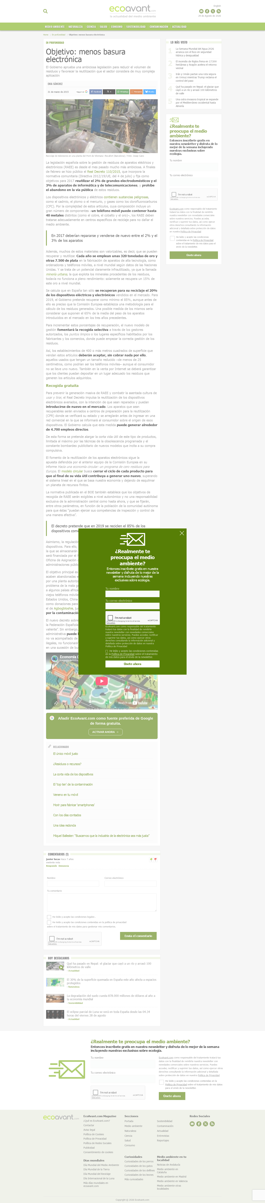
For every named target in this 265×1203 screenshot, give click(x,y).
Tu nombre (112, 588)
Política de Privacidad (116, 646)
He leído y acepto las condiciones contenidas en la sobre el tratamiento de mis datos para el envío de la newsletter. (131, 654)
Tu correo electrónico (118, 600)
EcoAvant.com (112, 626)
